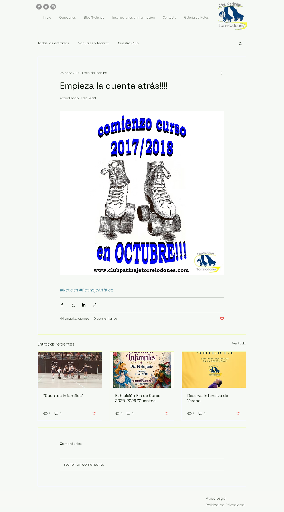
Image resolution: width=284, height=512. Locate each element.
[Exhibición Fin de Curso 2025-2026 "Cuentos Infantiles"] (142, 370)
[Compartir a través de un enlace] (95, 305)
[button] (240, 43)
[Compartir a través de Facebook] (62, 305)
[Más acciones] (221, 73)
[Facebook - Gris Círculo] (39, 7)
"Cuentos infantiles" (63, 395)
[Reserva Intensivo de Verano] (214, 370)
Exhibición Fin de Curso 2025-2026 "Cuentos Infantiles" (137, 398)
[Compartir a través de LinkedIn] (84, 305)
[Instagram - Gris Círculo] (53, 7)
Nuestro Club (128, 43)
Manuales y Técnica (93, 43)
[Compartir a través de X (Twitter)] (73, 305)
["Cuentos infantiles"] (70, 370)
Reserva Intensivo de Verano (207, 398)
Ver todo (239, 343)
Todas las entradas (53, 43)
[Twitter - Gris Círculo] (46, 7)
